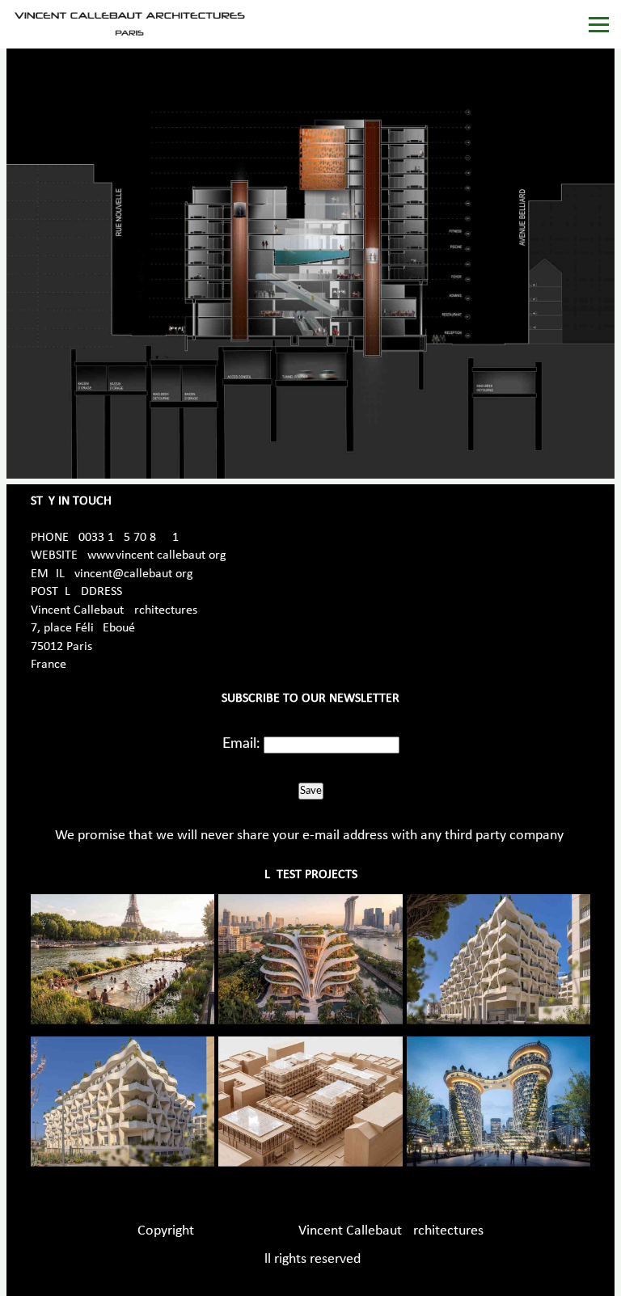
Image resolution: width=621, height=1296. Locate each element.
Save (311, 790)
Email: (241, 744)
